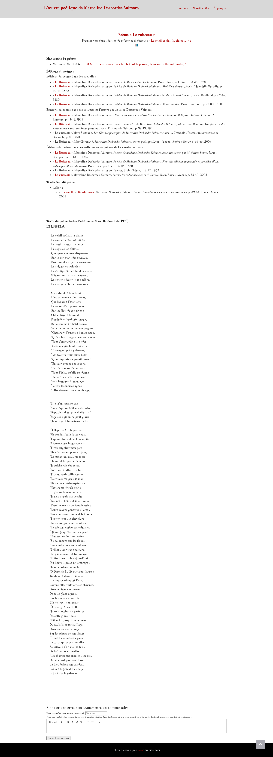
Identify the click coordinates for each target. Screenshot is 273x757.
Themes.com (149, 750)
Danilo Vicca (86, 192)
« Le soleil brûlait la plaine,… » (169, 41)
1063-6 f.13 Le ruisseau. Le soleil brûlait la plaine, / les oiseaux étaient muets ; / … (135, 64)
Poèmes (183, 8)
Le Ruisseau (63, 82)
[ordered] (88, 722)
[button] (55, 722)
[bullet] (92, 722)
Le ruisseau (62, 175)
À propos (220, 8)
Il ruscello (67, 192)
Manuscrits (201, 8)
